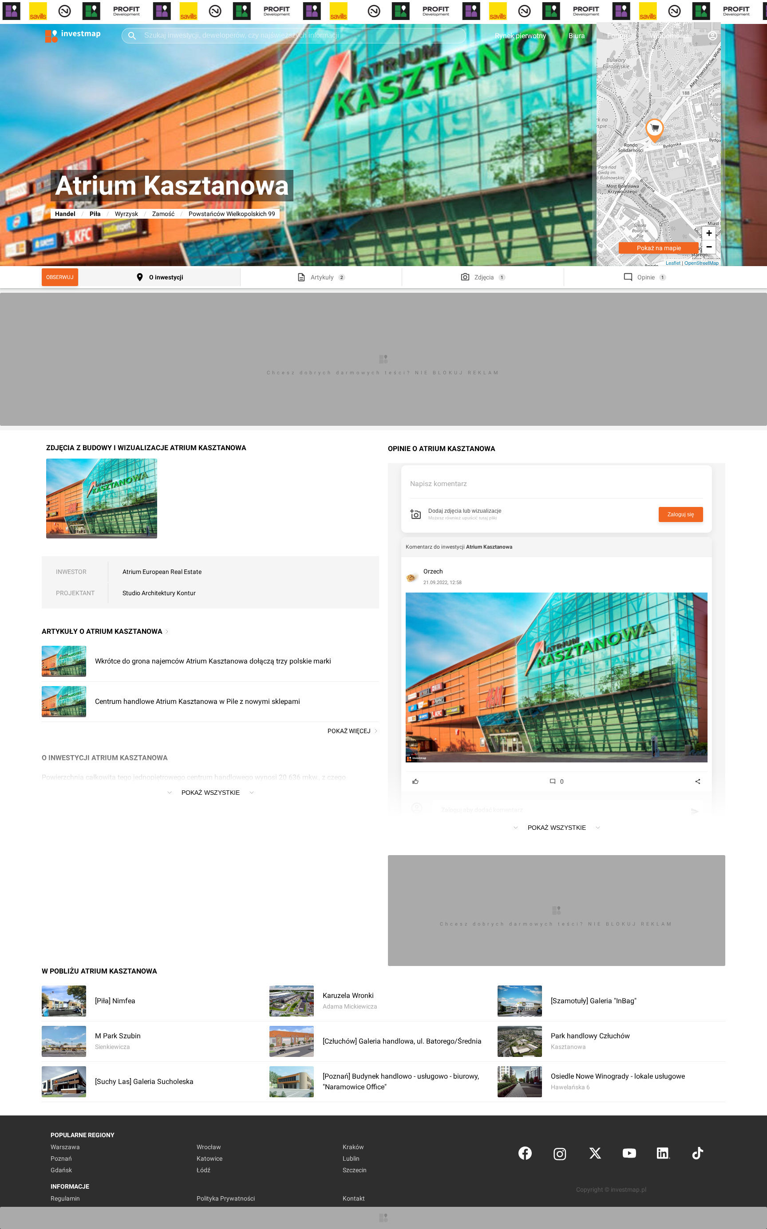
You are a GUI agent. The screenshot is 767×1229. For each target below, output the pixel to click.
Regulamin (65, 1198)
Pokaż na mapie (659, 247)
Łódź (203, 1170)
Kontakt (354, 1198)
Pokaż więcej (349, 730)
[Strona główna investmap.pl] (73, 35)
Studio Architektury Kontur (159, 593)
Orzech (433, 571)
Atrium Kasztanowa (489, 547)
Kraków (353, 1146)
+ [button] (709, 233)
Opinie (646, 277)
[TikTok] (697, 1155)
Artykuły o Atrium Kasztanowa (102, 631)
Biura (577, 35)
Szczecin (355, 1170)
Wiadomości (669, 35)
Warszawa (65, 1146)
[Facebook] (525, 1155)
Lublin (351, 1158)
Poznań (61, 1158)
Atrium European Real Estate (162, 571)
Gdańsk (61, 1170)
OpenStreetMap (701, 262)
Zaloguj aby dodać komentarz (482, 809)
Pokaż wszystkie (211, 792)
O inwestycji (166, 277)
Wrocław (209, 1146)
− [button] (709, 246)
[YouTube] (629, 1155)
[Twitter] (595, 1155)
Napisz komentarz (438, 483)
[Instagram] (560, 1155)
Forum (617, 35)
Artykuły (322, 277)
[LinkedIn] (663, 1155)
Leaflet (673, 262)
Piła (95, 213)
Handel (65, 213)
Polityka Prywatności (226, 1198)
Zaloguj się (681, 514)
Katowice (209, 1158)
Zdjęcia (484, 277)
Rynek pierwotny (520, 35)
